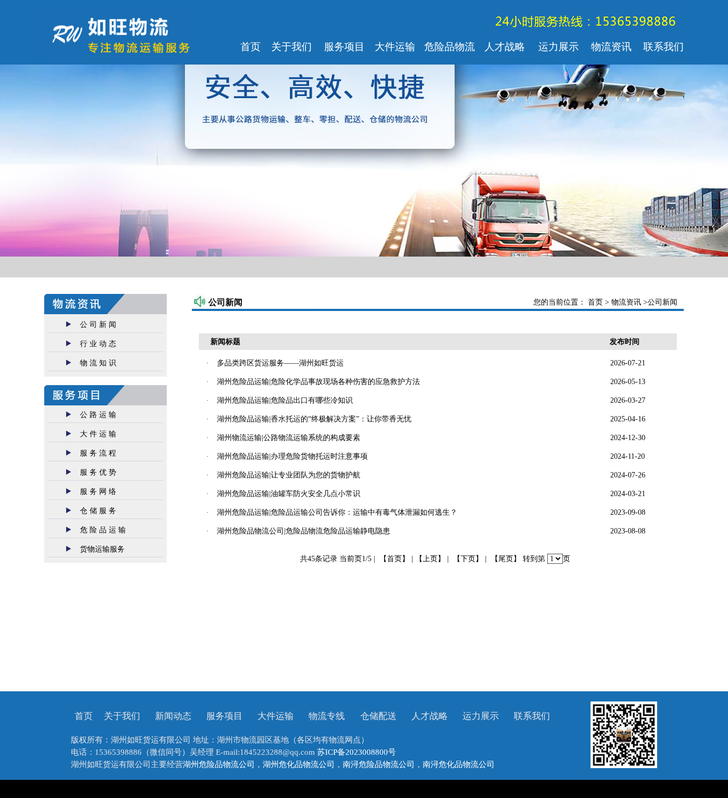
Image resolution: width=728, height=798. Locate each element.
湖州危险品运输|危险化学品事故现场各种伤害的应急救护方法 (318, 382)
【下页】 (468, 559)
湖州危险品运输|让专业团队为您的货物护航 (288, 475)
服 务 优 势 (98, 472)
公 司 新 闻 (98, 325)
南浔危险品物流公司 (379, 764)
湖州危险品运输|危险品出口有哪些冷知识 (285, 400)
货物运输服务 (102, 549)
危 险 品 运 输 (103, 530)
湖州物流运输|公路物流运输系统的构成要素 (288, 438)
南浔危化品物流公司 (459, 764)
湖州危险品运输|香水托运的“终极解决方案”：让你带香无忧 (314, 419)
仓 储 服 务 (98, 511)
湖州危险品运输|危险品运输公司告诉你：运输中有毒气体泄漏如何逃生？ (337, 512)
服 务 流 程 (98, 453)
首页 (596, 302)
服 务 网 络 (98, 492)
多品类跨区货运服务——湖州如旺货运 (280, 363)
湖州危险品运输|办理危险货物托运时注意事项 (292, 456)
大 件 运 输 (98, 434)
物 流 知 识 (98, 363)
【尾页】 (506, 559)
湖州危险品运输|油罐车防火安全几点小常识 (288, 494)
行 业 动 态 (98, 344)
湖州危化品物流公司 (299, 764)
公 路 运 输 (98, 415)
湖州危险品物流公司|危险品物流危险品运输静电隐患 (303, 531)
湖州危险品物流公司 (219, 764)
